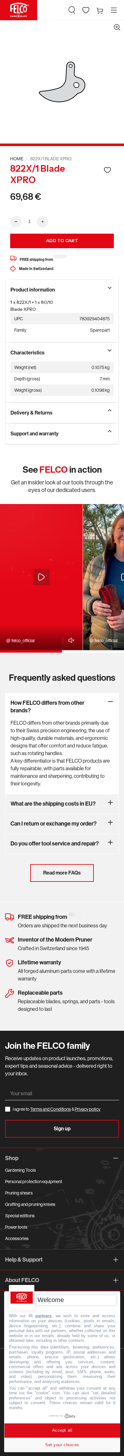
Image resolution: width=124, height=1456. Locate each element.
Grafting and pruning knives (30, 1204)
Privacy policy (87, 1109)
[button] (72, 10)
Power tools (16, 1227)
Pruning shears (19, 1192)
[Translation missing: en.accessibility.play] (41, 577)
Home (17, 158)
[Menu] (114, 10)
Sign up (62, 1129)
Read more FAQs (62, 873)
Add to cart (62, 240)
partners (43, 1315)
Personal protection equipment (33, 1181)
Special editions (20, 1215)
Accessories (17, 1238)
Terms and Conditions (50, 1109)
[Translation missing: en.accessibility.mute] (69, 640)
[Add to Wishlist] (107, 170)
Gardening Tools (20, 1170)
